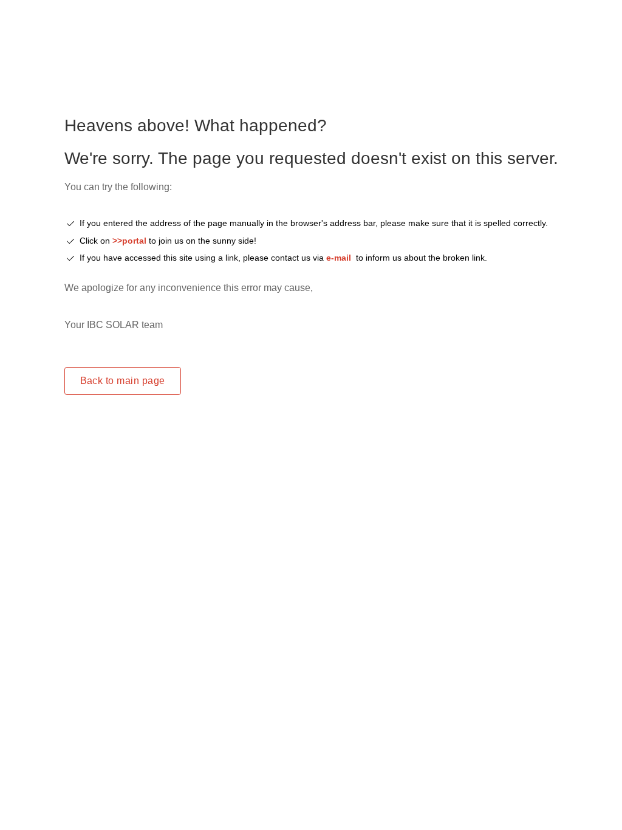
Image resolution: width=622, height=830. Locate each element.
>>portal (130, 240)
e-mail (338, 257)
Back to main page (122, 381)
